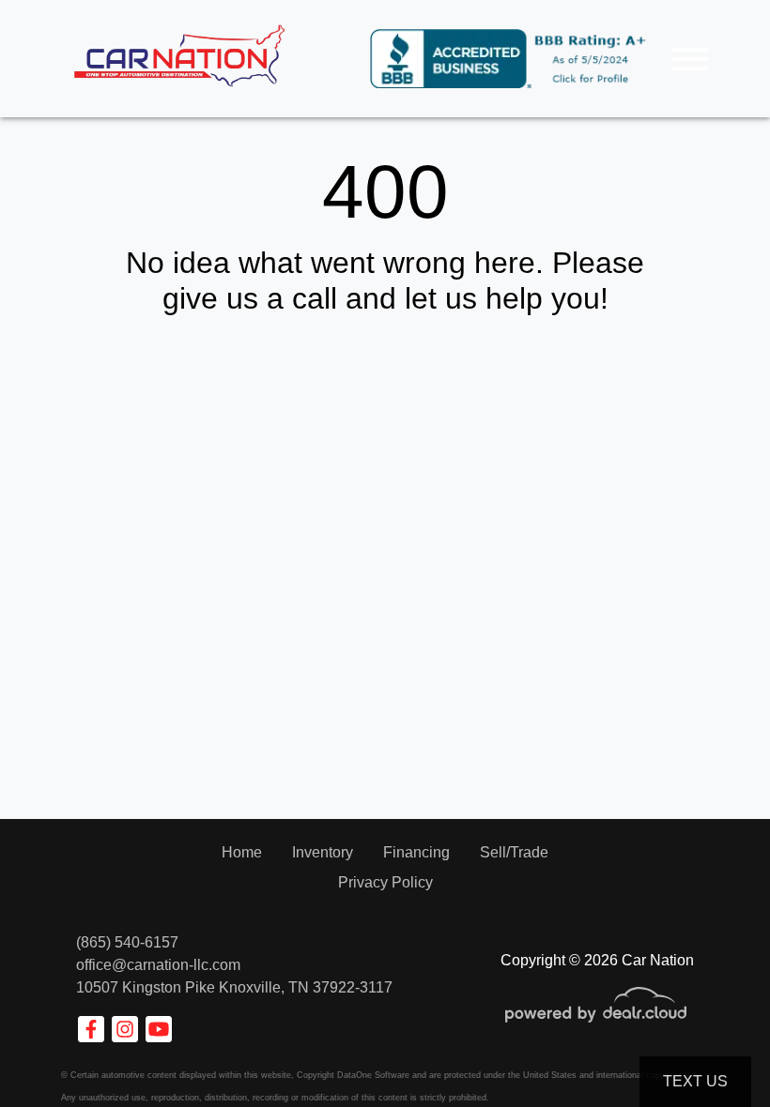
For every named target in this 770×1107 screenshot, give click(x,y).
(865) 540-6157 (127, 942)
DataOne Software (373, 1075)
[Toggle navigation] (690, 58)
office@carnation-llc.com (158, 965)
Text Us (695, 1081)
